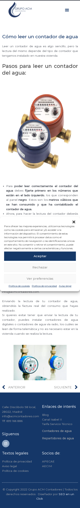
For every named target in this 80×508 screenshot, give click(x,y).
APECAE (48, 461)
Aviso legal (65, 285)
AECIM (47, 466)
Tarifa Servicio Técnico (57, 424)
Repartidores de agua (58, 438)
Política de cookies (19, 285)
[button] (74, 222)
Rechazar (40, 267)
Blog (45, 414)
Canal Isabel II (52, 419)
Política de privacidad (44, 285)
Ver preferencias (40, 278)
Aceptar (40, 256)
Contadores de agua (57, 431)
